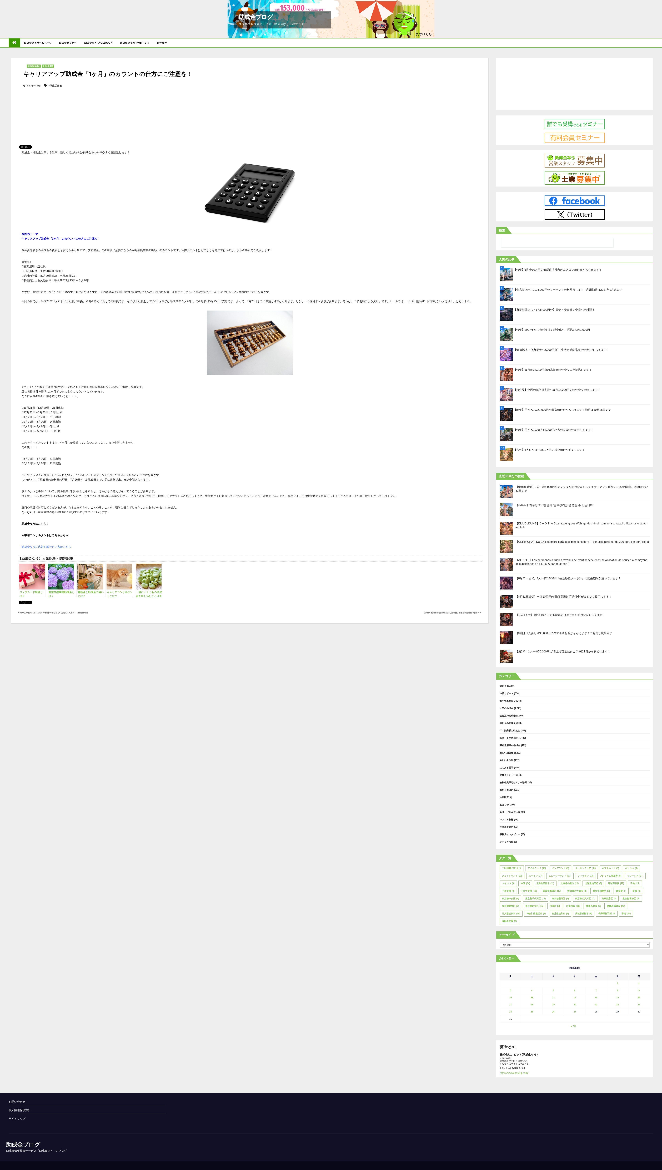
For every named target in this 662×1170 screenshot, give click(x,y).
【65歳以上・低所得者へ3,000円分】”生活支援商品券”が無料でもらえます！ (561, 349)
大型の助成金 (506, 708)
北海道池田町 (593, 883)
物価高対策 (593, 906)
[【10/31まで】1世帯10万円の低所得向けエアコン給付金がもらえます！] (506, 619)
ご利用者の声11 (511, 868)
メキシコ (508, 883)
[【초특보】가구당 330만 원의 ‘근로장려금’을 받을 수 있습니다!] (506, 509)
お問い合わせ (17, 1101)
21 (596, 1004)
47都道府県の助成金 (510, 745)
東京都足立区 (534, 906)
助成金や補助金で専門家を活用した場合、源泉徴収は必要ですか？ (452, 613)
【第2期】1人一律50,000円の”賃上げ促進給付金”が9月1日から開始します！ (562, 651)
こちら (67, 546)
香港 (626, 913)
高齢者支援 (509, 921)
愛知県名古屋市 (576, 891)
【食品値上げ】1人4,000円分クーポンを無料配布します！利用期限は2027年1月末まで (568, 289)
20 (575, 1004)
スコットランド (512, 875)
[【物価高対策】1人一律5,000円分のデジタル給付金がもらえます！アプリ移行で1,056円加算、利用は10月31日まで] (506, 491)
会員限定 (504, 797)
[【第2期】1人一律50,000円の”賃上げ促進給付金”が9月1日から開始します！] (506, 656)
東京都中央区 (510, 898)
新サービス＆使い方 (510, 812)
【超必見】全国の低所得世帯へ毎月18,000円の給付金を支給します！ (557, 389)
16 (639, 997)
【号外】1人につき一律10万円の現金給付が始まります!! (549, 449)
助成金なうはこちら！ (35, 523)
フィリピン (585, 875)
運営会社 (162, 42)
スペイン (535, 875)
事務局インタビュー (510, 834)
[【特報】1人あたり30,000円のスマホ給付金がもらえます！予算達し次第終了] (506, 637)
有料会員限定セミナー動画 (513, 782)
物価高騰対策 (616, 906)
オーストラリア (585, 868)
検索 (502, 230)
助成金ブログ (256, 17)
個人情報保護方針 (20, 1110)
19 (553, 1004)
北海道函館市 (545, 883)
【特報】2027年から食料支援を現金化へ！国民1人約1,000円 (552, 329)
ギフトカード (610, 868)
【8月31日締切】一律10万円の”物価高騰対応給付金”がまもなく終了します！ (563, 596)
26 (553, 1011)
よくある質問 (48, 66)
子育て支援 (529, 891)
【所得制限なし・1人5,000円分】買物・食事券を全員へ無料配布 (554, 309)
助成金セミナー (68, 42)
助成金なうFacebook (98, 42)
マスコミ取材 (506, 819)
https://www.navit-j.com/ (514, 1072)
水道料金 (573, 906)
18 (532, 1004)
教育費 (621, 891)
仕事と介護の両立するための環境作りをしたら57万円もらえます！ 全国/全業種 (54, 613)
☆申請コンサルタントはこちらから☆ (45, 535)
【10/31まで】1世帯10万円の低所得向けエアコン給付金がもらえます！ (560, 614)
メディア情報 (506, 841)
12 (553, 997)
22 (617, 1004)
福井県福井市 (560, 913)
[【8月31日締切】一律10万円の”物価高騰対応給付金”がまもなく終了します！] (506, 601)
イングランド (560, 868)
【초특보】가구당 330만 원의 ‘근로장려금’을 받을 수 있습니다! (554, 505)
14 (596, 997)
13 (575, 997)
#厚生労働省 (55, 85)
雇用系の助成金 (34, 66)
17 (510, 1004)
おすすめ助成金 (508, 701)
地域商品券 (616, 883)
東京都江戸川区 (585, 898)
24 (510, 1011)
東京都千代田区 (535, 898)
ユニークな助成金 (509, 738)
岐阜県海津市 (552, 891)
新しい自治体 (506, 760)
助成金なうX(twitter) (134, 42)
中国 (525, 883)
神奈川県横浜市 (536, 913)
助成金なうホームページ (38, 42)
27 (575, 1011)
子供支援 (508, 891)
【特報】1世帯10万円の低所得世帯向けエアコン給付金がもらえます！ (558, 269)
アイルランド (537, 868)
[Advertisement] (249, 111)
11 (532, 997)
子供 (634, 883)
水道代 (555, 906)
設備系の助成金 (508, 715)
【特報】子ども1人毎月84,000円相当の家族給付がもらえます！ (554, 429)
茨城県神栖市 (583, 913)
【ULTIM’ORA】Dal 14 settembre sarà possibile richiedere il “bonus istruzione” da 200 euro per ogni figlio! (582, 541)
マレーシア (635, 875)
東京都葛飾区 (631, 898)
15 (617, 997)
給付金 (503, 686)
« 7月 (573, 1026)
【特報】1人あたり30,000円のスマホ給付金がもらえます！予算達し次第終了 (563, 633)
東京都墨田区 (560, 898)
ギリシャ (631, 868)
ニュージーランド (560, 875)
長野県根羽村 (606, 913)
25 (532, 1011)
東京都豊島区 (510, 906)
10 (510, 997)
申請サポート (506, 693)
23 (639, 1004)
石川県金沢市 (511, 913)
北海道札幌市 (569, 883)
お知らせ (504, 804)
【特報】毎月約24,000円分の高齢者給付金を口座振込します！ (553, 369)
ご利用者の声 (506, 827)
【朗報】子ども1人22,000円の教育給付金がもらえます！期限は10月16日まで (562, 409)
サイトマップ (17, 1118)
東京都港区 (609, 898)
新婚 (636, 891)
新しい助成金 (506, 752)
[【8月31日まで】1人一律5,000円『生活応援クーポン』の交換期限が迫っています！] (506, 583)
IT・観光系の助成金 (510, 730)
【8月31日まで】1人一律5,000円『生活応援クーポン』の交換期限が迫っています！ (568, 578)
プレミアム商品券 (610, 875)
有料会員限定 (506, 790)
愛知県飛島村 (601, 891)
